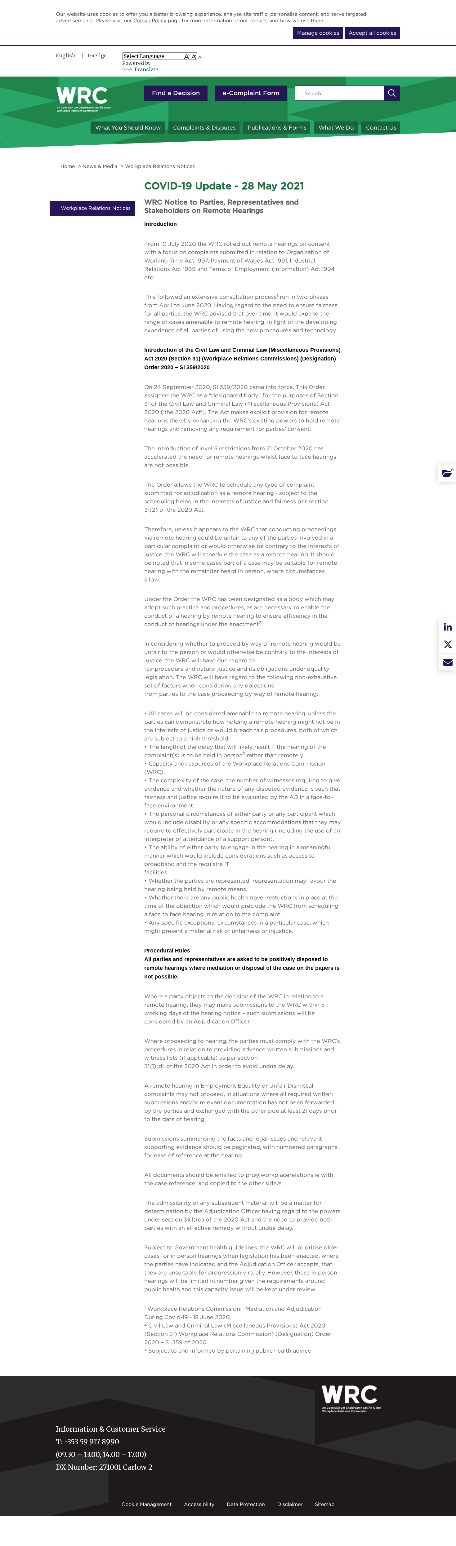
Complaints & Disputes (204, 127)
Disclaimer (289, 1504)
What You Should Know (128, 127)
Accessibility (199, 1504)
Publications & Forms (277, 127)
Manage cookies (318, 33)
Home (67, 166)
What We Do (336, 127)
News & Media (100, 166)
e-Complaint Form (251, 93)
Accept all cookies (372, 33)
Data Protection (246, 1504)
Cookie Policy (149, 20)
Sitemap (325, 1504)
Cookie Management (147, 1504)
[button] (392, 93)
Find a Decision (176, 93)
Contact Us (381, 127)
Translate (146, 69)
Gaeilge (97, 55)
